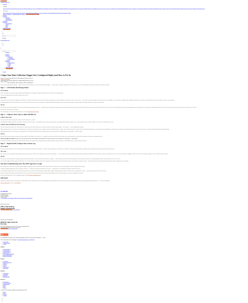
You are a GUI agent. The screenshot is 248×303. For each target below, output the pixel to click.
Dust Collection (10, 198)
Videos (4, 285)
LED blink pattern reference (33, 111)
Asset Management (7, 251)
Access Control (6, 250)
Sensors (4, 266)
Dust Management (7, 249)
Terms (4, 293)
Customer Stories (6, 243)
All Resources (6, 282)
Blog (4, 286)
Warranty (5, 294)
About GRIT (5, 242)
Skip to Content (4, 1)
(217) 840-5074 (17, 182)
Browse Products (16, 209)
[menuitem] (5, 4)
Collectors (5, 263)
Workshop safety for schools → (19, 14)
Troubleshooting (29, 198)
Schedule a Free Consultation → (32, 14)
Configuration (4, 198)
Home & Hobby (6, 276)
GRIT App (16, 198)
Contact (4, 244)
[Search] (15, 51)
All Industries (6, 273)
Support (20, 198)
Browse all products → (8, 14)
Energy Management (7, 255)
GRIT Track (5, 268)
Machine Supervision (7, 256)
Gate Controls (6, 267)
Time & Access (6, 252)
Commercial (5, 274)
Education (5, 275)
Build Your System (4, 228)
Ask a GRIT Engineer (12, 228)
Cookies (4, 295)
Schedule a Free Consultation (6, 209)
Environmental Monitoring (8, 254)
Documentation (6, 284)
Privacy (4, 292)
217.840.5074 (32, 239)
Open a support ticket (5, 182)
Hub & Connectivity (7, 262)
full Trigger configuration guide (34, 175)
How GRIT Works (7, 283)
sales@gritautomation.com (23, 239)
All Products (5, 261)
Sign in (4, 38)
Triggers (23, 198)
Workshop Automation (5, 79)
